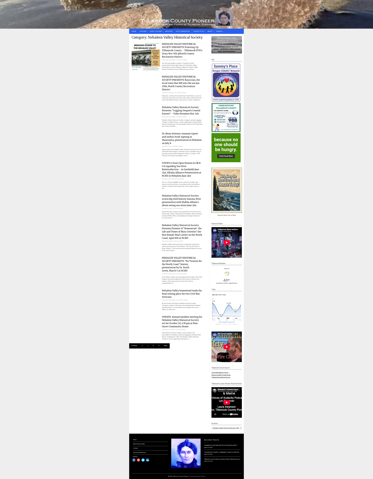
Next (165, 345)
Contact (135, 448)
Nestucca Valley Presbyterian (221, 375)
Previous (134, 345)
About (210, 31)
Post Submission (183, 31)
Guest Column (156, 31)
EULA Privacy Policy (139, 444)
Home (134, 31)
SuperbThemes (200, 476)
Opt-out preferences (139, 452)
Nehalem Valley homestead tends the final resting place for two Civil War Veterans (182, 293)
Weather (169, 31)
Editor (185, 60)
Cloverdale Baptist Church (219, 372)
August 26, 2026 (208, 447)
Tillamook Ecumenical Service (220, 377)
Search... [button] (219, 31)
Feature (143, 31)
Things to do (198, 31)
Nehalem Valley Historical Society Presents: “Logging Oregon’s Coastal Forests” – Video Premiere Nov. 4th (181, 110)
